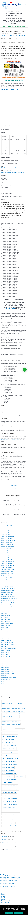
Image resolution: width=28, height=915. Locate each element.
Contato (3, 899)
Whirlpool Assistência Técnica (7, 567)
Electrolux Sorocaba (5, 621)
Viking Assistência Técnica (7, 586)
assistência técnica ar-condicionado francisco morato (13, 708)
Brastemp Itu (4, 613)
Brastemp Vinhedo (5, 685)
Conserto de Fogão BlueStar (7, 565)
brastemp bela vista (8, 729)
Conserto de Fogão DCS (6, 538)
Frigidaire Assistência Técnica (7, 600)
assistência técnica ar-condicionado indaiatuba (12, 713)
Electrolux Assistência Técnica (8, 602)
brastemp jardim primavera (10, 758)
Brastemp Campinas (5, 679)
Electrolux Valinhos (5, 625)
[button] (25, 370)
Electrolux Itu (4, 636)
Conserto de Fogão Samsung (7, 548)
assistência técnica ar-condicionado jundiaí (11, 721)
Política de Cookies (19, 913)
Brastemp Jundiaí (5, 611)
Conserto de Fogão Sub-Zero (7, 546)
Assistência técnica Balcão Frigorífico (13, 509)
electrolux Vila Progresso (8, 823)
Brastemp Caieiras (5, 681)
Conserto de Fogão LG (6, 552)
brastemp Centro (20, 729)
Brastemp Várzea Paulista (7, 656)
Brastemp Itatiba (5, 669)
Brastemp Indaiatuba (6, 609)
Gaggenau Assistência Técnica (8, 577)
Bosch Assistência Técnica (7, 604)
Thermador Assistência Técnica (8, 569)
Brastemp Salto (4, 661)
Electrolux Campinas (5, 650)
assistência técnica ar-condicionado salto (11, 724)
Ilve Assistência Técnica (6, 575)
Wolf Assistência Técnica (6, 584)
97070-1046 (20, 26)
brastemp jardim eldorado (9, 745)
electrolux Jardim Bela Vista (9, 792)
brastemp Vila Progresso (8, 770)
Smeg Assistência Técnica (7, 571)
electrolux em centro (8, 782)
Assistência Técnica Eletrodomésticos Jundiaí (10, 877)
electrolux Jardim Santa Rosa (9, 814)
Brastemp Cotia (4, 675)
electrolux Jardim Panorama (10, 804)
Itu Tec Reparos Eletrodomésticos (7, 886)
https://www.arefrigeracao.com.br (8, 167)
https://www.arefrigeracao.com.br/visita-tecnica (12, 172)
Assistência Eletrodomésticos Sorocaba (8, 883)
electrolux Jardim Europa (9, 801)
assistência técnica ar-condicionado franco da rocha (13, 711)
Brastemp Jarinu (5, 665)
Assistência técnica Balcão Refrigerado (14, 514)
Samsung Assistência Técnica (7, 590)
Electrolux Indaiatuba (6, 640)
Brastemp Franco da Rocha (7, 671)
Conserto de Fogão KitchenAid (8, 554)
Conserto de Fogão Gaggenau (7, 536)
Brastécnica (2, 874)
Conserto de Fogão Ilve (6, 534)
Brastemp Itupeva (5, 667)
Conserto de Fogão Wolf (6, 542)
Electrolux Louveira (5, 629)
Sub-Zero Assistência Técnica (8, 588)
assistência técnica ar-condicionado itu (10, 716)
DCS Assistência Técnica (6, 579)
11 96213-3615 (10, 309)
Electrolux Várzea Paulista (7, 623)
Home (2, 893)
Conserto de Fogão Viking (7, 544)
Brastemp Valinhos (5, 658)
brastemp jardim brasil (7, 742)
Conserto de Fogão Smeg (7, 530)
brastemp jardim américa (10, 736)
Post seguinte (14, 488)
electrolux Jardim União (8, 820)
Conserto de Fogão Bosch (7, 563)
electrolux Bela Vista (8, 776)
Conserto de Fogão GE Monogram (8, 557)
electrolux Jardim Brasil (8, 795)
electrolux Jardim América (10, 789)
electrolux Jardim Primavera (11, 811)
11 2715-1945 (5, 839)
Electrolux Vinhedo (5, 654)
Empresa (3, 894)
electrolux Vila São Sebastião (9, 825)
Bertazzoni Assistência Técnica (8, 582)
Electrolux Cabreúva (5, 619)
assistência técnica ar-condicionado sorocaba (12, 726)
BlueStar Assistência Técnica (7, 606)
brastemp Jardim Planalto (8, 755)
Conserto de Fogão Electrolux (7, 561)
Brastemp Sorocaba (5, 615)
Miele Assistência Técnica (7, 592)
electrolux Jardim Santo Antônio (10, 817)
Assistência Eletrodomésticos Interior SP (9, 878)
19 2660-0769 (5, 846)
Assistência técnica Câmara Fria (12, 500)
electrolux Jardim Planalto (8, 807)
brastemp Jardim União (8, 767)
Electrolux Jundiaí (5, 617)
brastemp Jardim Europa (9, 748)
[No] (26, 910)
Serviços (3, 896)
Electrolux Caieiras (5, 652)
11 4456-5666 (5, 836)
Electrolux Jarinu (5, 631)
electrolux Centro (20, 776)
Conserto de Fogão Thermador (8, 527)
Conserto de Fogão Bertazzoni (8, 540)
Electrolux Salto (4, 627)
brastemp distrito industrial (10, 733)
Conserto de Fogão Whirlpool (7, 525)
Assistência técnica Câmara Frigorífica (14, 505)
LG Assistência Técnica (6, 594)
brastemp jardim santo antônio (9, 764)
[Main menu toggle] (25, 5)
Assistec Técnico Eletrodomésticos (7, 885)
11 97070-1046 (8, 849)
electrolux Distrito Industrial (10, 779)
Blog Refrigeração (5, 902)
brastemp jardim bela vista (8, 739)
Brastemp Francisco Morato (7, 673)
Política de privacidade (6, 900)
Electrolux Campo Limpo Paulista (8, 648)
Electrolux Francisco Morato (7, 644)
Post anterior (14, 485)
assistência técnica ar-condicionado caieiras (11, 706)
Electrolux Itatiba (5, 638)
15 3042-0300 (5, 842)
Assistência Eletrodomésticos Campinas (8, 880)
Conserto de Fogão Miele (6, 550)
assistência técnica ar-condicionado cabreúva (12, 703)
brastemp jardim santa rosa (8, 761)
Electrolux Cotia (4, 646)
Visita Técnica (4, 897)
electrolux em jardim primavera (9, 785)
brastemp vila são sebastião (9, 773)
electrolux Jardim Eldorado (10, 798)
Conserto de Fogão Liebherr (7, 532)
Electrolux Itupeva (5, 634)
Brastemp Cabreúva (5, 683)
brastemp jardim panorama (10, 752)
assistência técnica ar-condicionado (9, 700)
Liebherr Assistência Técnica (7, 573)
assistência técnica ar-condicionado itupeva (11, 719)
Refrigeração (5, 35)
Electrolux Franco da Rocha (7, 642)
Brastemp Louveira (5, 663)
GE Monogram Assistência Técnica (9, 598)
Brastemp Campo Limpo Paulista (8, 677)
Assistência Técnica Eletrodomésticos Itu (9, 875)
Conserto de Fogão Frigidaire (7, 559)
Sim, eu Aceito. (9, 913)
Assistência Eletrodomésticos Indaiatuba (9, 882)
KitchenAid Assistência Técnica (8, 596)
